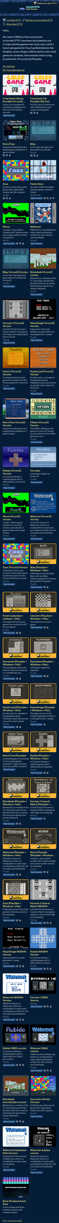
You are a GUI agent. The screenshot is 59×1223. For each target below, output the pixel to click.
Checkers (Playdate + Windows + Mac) (41, 617)
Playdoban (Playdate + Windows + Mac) (42, 663)
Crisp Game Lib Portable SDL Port (40, 100)
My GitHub (9, 66)
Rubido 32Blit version (14, 1048)
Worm (6, 226)
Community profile (15, 1221)
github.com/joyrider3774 (39, 20)
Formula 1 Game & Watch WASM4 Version (40, 906)
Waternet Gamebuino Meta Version (14, 1152)
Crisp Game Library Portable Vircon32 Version (13, 101)
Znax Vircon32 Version (15, 567)
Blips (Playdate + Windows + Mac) (39, 569)
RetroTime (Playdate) (14, 755)
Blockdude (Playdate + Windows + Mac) (15, 803)
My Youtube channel (14, 69)
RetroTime (9, 143)
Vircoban (35, 470)
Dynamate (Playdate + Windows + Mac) (15, 663)
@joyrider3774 (14, 24)
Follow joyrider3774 (47, 3)
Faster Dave (36, 183)
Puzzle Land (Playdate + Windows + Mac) (15, 709)
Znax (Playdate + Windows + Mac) (12, 905)
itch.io (5, 1221)
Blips (33, 143)
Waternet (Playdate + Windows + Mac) (14, 854)
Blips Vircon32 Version (15, 272)
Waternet (35, 226)
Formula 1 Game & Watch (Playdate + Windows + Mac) (40, 804)
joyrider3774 (14, 20)
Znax (5, 183)
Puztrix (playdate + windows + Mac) (13, 617)
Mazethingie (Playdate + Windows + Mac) (42, 709)
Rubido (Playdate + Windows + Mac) (40, 757)
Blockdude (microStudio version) (14, 1101)
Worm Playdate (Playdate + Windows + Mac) (42, 855)
